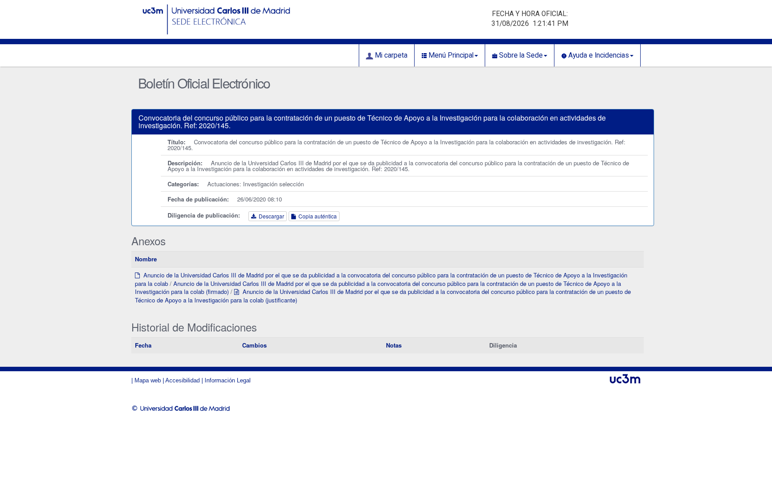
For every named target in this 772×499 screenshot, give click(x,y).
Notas (394, 345)
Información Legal (228, 380)
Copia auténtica (316, 216)
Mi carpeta (390, 55)
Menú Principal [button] (450, 55)
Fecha (143, 345)
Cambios (254, 345)
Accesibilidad (182, 380)
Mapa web (147, 380)
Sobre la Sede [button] (520, 55)
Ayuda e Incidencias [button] (597, 55)
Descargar (270, 216)
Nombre (146, 259)
